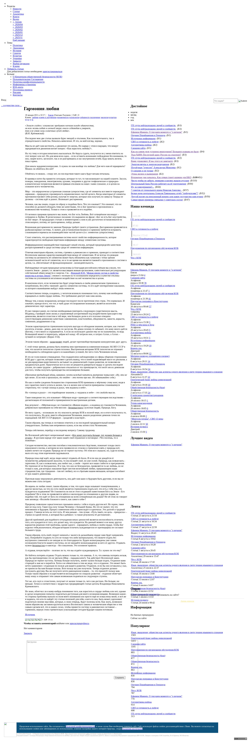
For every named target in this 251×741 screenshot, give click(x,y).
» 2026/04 (18, 24)
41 (149, 298)
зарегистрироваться (52, 71)
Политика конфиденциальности (29, 82)
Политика (18, 45)
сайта (88, 734)
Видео (16, 19)
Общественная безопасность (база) (148, 387)
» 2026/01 (18, 32)
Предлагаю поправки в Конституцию (149, 301)
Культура (17, 56)
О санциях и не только (142, 170)
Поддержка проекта (22, 90)
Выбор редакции (21, 63)
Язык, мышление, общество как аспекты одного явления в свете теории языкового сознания (176, 372)
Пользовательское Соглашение (28, 79)
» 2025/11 (18, 37)
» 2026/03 (18, 27)
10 (150, 345)
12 (150, 353)
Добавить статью (15, 69)
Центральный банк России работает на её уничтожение (158, 184)
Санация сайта (138, 148)
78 (145, 283)
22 (149, 377)
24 (149, 369)
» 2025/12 (18, 35)
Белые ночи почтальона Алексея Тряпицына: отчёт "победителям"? (164, 193)
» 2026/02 (18, 29)
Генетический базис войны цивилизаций (151, 379)
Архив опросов (187, 601)
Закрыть (28, 633)
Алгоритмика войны (141, 145)
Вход (3, 100)
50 (147, 424)
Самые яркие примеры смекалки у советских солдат (157, 199)
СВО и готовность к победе (145, 141)
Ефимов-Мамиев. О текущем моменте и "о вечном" (156, 132)
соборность (85, 117)
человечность (63, 117)
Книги (16, 16)
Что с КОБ (136, 258)
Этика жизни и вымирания (144, 174)
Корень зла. (136, 348)
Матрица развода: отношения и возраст (150, 356)
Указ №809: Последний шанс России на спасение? (156, 155)
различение (95, 117)
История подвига (139, 426)
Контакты (18, 95)
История (17, 50)
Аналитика (18, 14)
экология (105, 117)
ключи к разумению (48, 117)
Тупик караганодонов (141, 403)
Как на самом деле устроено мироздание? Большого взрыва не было (165, 151)
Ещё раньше (19, 40)
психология (74, 117)
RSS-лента (18, 87)
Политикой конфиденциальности (80, 726)
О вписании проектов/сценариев (147, 395)
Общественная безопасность (145, 411)
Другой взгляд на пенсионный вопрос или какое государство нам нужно (167, 196)
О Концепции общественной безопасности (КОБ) (37, 76)
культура (112, 117)
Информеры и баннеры (24, 84)
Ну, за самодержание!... (142, 187)
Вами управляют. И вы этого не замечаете (152, 161)
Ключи (16, 66)
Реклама (17, 92)
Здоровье (17, 58)
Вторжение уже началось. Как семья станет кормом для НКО (161, 177)
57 (150, 306)
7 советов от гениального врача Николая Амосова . (156, 190)
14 (149, 361)
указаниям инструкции (132, 729)
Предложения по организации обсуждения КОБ (154, 248)
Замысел (17, 61)
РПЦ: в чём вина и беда (142, 325)
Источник (30, 614)
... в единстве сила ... (11, 105)
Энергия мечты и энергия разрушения (150, 164)
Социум (17, 53)
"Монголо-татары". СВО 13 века (147, 419)
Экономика (18, 48)
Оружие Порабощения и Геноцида (148, 135)
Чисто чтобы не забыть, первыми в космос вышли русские (160, 180)
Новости (17, 9)
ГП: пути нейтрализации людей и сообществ (153, 125)
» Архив (17, 22)
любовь (35, 117)
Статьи (16, 11)
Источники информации (143, 138)
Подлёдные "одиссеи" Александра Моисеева (153, 167)
